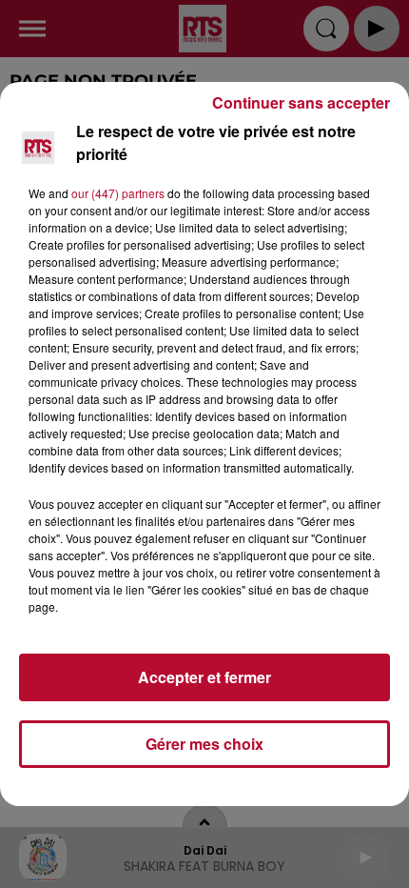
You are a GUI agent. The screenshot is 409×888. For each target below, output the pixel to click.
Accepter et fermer (204, 677)
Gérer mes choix (204, 744)
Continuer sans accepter (301, 102)
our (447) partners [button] (118, 193)
